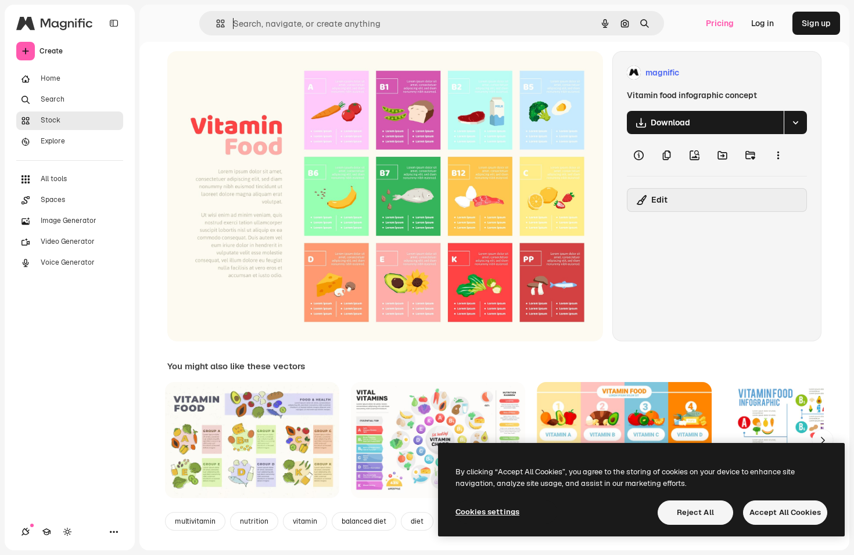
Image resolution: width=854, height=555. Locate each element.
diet (417, 521)
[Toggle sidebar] (114, 23)
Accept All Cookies (785, 512)
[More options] (778, 155)
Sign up (816, 23)
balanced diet (364, 521)
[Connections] (25, 531)
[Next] (822, 440)
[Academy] (46, 531)
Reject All (695, 512)
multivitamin (195, 521)
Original (241, 72)
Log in (762, 23)
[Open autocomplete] (216, 23)
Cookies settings (487, 512)
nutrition (254, 521)
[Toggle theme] (67, 531)
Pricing (720, 23)
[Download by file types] (795, 122)
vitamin (305, 521)
